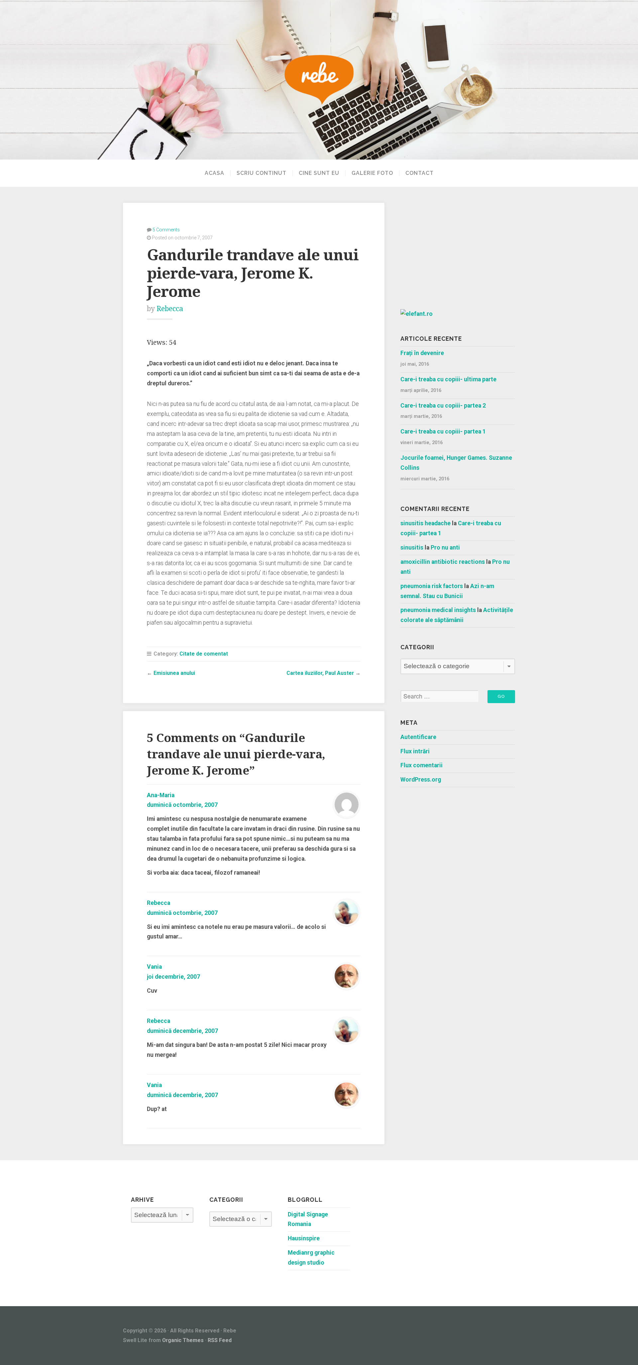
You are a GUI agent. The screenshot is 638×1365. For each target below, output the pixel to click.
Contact (419, 173)
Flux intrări (415, 751)
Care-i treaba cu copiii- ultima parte (448, 379)
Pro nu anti (445, 547)
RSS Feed (220, 1340)
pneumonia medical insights (438, 610)
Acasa (214, 173)
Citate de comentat (203, 654)
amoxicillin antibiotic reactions (442, 561)
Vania (154, 966)
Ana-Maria (160, 795)
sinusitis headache (425, 523)
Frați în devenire (422, 353)
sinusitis (411, 547)
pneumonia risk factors (431, 586)
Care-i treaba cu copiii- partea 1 (443, 431)
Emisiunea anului (174, 673)
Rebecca (170, 309)
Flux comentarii (421, 765)
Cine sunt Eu (319, 173)
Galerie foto (372, 173)
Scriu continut (261, 173)
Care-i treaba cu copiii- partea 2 (443, 405)
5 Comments (166, 229)
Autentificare (418, 737)
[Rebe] (319, 80)
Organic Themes (183, 1340)
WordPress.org (420, 779)
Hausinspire (304, 1238)
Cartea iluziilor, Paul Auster (320, 673)
